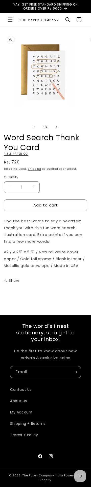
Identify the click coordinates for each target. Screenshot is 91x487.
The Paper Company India (42, 475)
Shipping (34, 169)
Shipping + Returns (28, 423)
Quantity (11, 177)
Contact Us (21, 389)
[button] (10, 19)
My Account (21, 412)
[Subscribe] (75, 372)
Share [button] (14, 280)
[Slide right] (56, 127)
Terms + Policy (24, 434)
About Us (18, 400)
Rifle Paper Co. (16, 154)
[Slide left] (34, 127)
